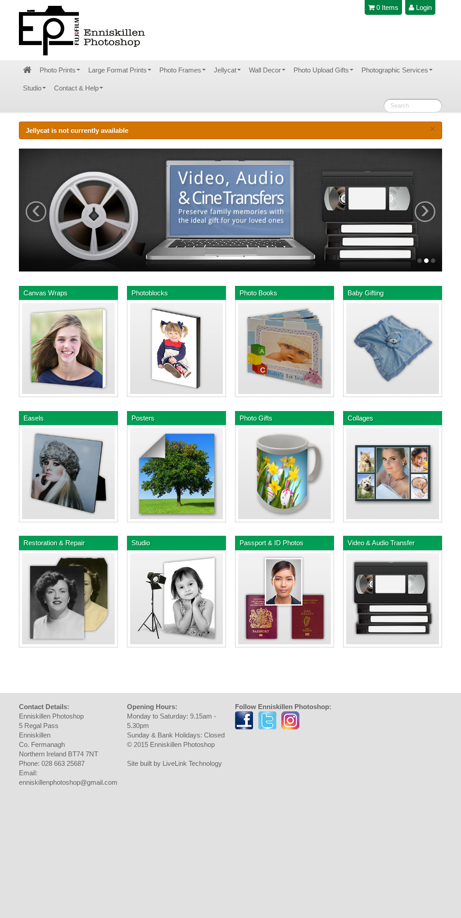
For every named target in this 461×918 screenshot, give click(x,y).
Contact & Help (76, 88)
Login (423, 7)
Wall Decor (265, 70)
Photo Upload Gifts (321, 70)
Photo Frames (180, 70)
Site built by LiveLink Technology (174, 763)
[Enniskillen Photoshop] (82, 30)
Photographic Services (395, 70)
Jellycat (225, 70)
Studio (32, 88)
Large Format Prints (117, 70)
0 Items (386, 7)
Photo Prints (58, 70)
